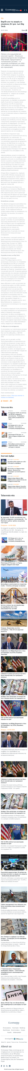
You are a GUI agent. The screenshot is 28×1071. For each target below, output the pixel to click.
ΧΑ (2, 18)
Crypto (23, 1030)
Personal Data (23, 1042)
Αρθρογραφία (17, 1032)
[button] (2, 9)
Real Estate (6, 1030)
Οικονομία (15, 1028)
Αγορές (9, 1032)
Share (23, 30)
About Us (3, 1042)
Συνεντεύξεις (15, 1030)
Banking (22, 1028)
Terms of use (14, 1042)
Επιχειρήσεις (7, 1028)
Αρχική (9, 1042)
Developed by (9, 1039)
